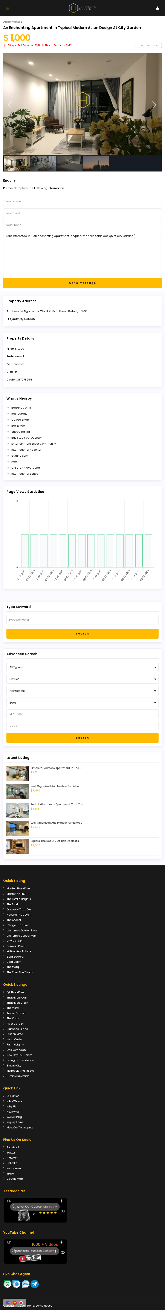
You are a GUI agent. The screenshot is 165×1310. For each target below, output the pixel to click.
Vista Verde (14, 1039)
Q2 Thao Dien (15, 992)
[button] (8, 1303)
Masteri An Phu (16, 894)
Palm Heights (15, 1044)
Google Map (15, 1179)
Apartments (11, 22)
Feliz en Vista (15, 1034)
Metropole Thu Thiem (20, 1070)
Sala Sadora (15, 956)
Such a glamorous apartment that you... (58, 804)
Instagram (14, 1168)
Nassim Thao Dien (19, 914)
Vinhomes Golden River (22, 930)
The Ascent (14, 920)
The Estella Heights (19, 899)
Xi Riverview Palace (19, 951)
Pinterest (12, 1158)
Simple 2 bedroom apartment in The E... (57, 768)
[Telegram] (35, 1284)
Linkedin (12, 1163)
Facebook (13, 1147)
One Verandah (16, 1050)
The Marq (13, 967)
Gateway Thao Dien (19, 909)
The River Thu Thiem (20, 972)
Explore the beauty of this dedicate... (56, 841)
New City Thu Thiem (19, 1055)
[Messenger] (16, 1284)
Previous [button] (10, 104)
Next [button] (154, 104)
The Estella (13, 904)
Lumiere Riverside (18, 1076)
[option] (82, 104)
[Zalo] (26, 1284)
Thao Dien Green (17, 1003)
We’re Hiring (14, 1117)
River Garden (15, 1024)
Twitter (11, 1152)
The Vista (13, 1008)
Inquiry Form (15, 1122)
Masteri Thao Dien (18, 888)
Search (82, 634)
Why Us (11, 1106)
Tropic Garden (16, 1013)
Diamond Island (17, 1029)
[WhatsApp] (7, 1284)
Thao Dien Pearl (17, 997)
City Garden (26, 319)
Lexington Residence (20, 1060)
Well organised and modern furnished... (56, 786)
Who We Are (14, 1101)
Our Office (13, 1096)
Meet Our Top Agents (20, 1127)
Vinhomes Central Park (21, 935)
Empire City (14, 1065)
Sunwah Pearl (15, 946)
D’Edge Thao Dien (18, 925)
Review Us (13, 1111)
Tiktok (10, 1173)
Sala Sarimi (14, 962)
